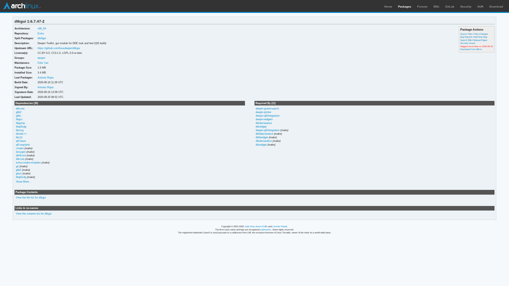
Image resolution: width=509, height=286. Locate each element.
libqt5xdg (21, 126)
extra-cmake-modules (28, 162)
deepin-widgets (264, 119)
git (17, 166)
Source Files (466, 34)
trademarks (265, 229)
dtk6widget (262, 137)
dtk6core (21, 155)
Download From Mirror (471, 49)
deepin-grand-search (267, 108)
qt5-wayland (23, 144)
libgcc (19, 119)
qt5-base (21, 140)
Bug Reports (466, 37)
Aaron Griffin (261, 226)
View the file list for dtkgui (31, 197)
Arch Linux (22, 6)
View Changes (481, 34)
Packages (404, 6)
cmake (20, 148)
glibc (18, 115)
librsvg (19, 130)
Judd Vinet (249, 226)
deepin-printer (263, 112)
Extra (41, 33)
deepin (41, 57)
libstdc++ (21, 133)
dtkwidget (261, 126)
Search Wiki (466, 40)
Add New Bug (480, 37)
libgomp (20, 123)
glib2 (18, 112)
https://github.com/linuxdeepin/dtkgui (59, 48)
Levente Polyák (279, 226)
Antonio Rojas (46, 77)
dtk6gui (42, 38)
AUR (480, 6)
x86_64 (42, 28)
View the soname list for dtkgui (33, 213)
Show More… (23, 181)
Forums (422, 6)
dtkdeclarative (264, 123)
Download (496, 6)
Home (388, 6)
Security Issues (467, 43)
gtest (19, 173)
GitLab (449, 6)
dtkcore (20, 108)
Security (465, 6)
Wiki (436, 6)
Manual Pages (480, 40)
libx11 (19, 137)
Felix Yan (43, 62)
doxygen (21, 151)
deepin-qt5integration (268, 115)
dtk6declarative (264, 133)
